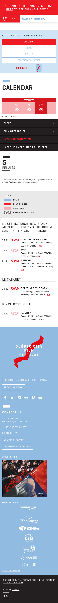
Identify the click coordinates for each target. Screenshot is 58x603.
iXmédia (15, 589)
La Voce (26, 313)
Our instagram (19, 398)
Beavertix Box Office (29, 60)
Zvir (24, 250)
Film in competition (20, 139)
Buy (40, 246)
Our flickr (26, 398)
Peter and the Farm (34, 288)
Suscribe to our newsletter (20, 380)
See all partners (11, 570)
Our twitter (12, 398)
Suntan (26, 260)
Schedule (21, 68)
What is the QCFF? (14, 440)
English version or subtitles (27, 147)
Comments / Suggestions (17, 446)
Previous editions (13, 387)
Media (43, 380)
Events (29, 54)
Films (29, 47)
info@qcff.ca (9, 433)
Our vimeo (33, 398)
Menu (12, 19)
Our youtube (40, 398)
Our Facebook (5, 398)
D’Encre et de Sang (34, 239)
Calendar (29, 41)
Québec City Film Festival (33, 19)
